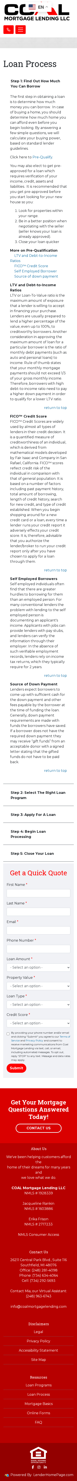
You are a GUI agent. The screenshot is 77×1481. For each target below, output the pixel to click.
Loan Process (38, 1394)
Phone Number (21, 940)
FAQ (38, 1422)
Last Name (17, 903)
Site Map (38, 1360)
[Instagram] (38, 1467)
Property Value (21, 978)
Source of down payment (36, 276)
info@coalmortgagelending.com (39, 1307)
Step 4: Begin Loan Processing (28, 834)
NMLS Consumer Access (38, 1235)
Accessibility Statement (38, 1350)
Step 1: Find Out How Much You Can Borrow (35, 83)
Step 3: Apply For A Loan (33, 815)
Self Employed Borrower (35, 271)
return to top (55, 408)
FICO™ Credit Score (31, 266)
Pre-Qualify (42, 157)
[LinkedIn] (45, 1467)
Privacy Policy (34, 1040)
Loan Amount (20, 959)
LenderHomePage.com (53, 1475)
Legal (38, 1332)
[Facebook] (33, 1467)
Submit (16, 1068)
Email (12, 922)
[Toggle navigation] (20, 29)
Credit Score (18, 1015)
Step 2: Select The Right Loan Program (38, 795)
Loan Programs (39, 1385)
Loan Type (17, 996)
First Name (17, 885)
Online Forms (38, 1413)
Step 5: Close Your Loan (32, 854)
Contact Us (39, 1128)
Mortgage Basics (39, 1404)
